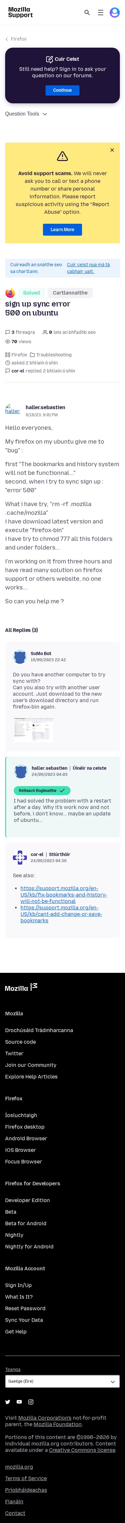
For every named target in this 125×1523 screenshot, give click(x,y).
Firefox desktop (25, 1127)
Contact (15, 1513)
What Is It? (19, 1297)
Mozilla (21, 988)
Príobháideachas (26, 1490)
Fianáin (14, 1502)
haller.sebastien (45, 407)
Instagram (30, 1402)
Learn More (62, 229)
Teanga (13, 1369)
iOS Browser (20, 1150)
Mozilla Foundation (58, 1424)
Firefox (19, 39)
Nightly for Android (29, 1247)
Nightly (14, 1235)
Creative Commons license (82, 1450)
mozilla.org (19, 1467)
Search (87, 12)
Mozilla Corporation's (44, 1418)
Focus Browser (23, 1162)
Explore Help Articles (31, 1077)
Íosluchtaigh (21, 1115)
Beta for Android (25, 1223)
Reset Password (25, 1308)
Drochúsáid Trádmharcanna (39, 1030)
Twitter (14, 1053)
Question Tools (22, 114)
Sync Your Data (24, 1320)
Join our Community (30, 1065)
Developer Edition (27, 1200)
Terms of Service (26, 1478)
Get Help (16, 1332)
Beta (10, 1212)
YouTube (19, 1402)
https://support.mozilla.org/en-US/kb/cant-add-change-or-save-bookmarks (61, 914)
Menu (101, 12)
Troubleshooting (54, 355)
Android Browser (26, 1138)
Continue (62, 90)
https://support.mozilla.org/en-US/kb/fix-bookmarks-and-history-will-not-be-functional (64, 894)
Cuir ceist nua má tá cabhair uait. (88, 268)
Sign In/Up (18, 1285)
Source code (20, 1042)
